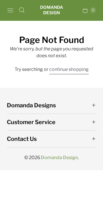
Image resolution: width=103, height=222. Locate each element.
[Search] (21, 10)
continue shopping (69, 69)
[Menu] (10, 10)
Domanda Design (59, 157)
